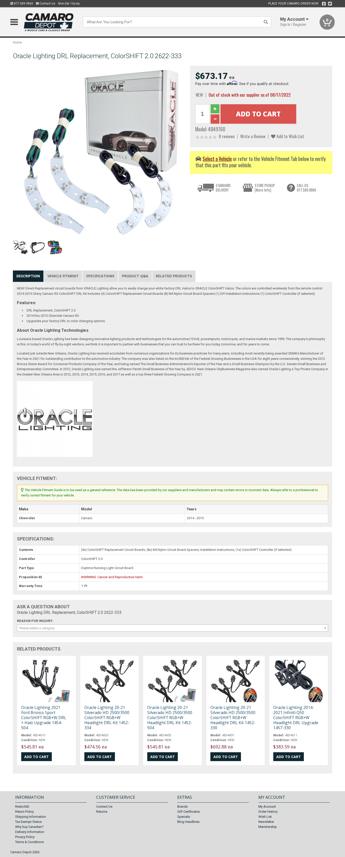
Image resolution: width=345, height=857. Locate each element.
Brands (182, 806)
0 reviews (227, 136)
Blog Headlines (188, 822)
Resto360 (22, 806)
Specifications (100, 276)
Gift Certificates (188, 811)
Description (28, 276)
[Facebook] (324, 3)
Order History (268, 811)
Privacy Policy (25, 837)
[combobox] (172, 628)
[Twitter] (330, 3)
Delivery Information (29, 832)
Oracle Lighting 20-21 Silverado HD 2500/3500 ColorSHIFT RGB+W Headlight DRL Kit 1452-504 (169, 718)
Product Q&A (135, 276)
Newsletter (266, 822)
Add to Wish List (290, 136)
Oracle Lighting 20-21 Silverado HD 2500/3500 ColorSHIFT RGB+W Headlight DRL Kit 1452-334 (106, 718)
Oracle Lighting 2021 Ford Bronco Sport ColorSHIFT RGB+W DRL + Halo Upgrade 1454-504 (43, 718)
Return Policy (24, 811)
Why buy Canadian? (29, 827)
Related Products (174, 276)
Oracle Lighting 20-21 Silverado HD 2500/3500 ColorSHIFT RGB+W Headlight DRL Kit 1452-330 (232, 718)
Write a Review (252, 136)
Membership (267, 827)
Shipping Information (30, 817)
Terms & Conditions (29, 842)
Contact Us (47, 3)
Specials (183, 817)
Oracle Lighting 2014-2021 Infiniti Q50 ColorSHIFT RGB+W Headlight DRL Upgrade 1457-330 (295, 718)
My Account (267, 806)
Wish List (265, 817)
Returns (101, 811)
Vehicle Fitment (63, 276)
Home (17, 42)
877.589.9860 (23, 3)
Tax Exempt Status (28, 822)
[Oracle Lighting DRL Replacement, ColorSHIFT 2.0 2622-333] (99, 152)
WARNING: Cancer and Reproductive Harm (112, 577)
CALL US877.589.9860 (306, 188)
